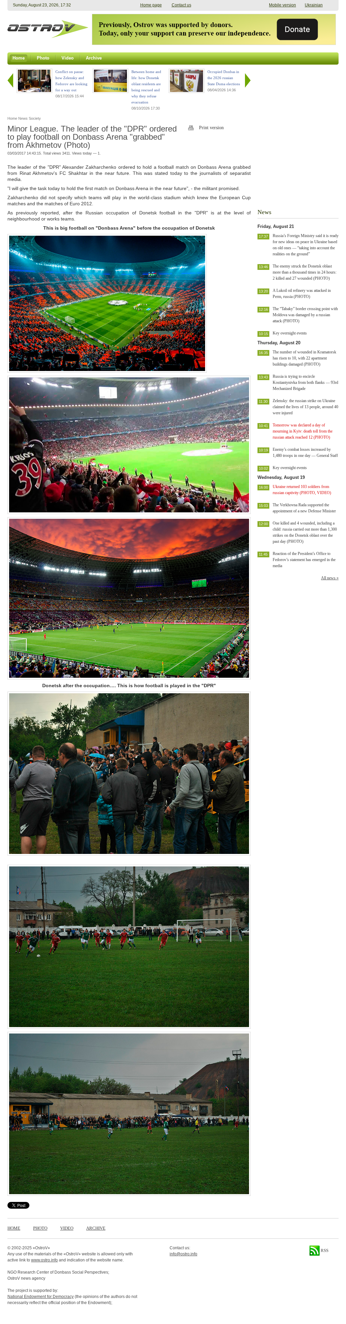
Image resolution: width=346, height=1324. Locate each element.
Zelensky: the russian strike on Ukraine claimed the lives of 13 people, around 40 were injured (305, 406)
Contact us (181, 5)
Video (66, 1228)
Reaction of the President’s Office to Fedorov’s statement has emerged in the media (304, 559)
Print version (211, 127)
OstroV (41, 1248)
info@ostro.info (183, 1254)
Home (13, 1228)
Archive (95, 1228)
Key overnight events (290, 333)
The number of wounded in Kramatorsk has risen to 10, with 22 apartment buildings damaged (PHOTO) (304, 358)
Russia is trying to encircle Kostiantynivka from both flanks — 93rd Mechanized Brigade (305, 382)
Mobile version (282, 5)
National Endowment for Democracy (40, 1296)
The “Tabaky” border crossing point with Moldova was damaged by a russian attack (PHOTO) (305, 314)
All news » (330, 578)
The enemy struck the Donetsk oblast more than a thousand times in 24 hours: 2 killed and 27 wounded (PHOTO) (305, 272)
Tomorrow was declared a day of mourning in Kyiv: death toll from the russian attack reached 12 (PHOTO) (302, 431)
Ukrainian (314, 5)
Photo (40, 1228)
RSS (324, 1250)
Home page (151, 5)
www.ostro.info (44, 1260)
